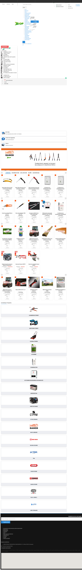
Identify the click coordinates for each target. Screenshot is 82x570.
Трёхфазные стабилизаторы (61, 358)
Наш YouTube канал (6, 48)
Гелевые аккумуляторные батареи (60, 383)
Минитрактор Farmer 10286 (47, 290)
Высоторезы (64, 305)
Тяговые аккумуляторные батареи (60, 389)
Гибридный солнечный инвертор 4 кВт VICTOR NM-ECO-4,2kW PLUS (47, 214)
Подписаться (6, 522)
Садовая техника (27, 14)
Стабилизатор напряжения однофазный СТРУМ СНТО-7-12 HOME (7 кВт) (60, 214)
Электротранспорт (27, 24)
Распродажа (26, 10)
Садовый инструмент (7, 52)
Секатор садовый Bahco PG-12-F (7, 213)
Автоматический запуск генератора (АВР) (59, 400)
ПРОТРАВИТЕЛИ (63, 350)
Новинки (8, 172)
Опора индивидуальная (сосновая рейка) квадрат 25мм (60, 239)
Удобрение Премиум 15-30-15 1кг (60, 290)
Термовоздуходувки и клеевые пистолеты (59, 325)
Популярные (36, 172)
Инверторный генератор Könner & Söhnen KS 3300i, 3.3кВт (7, 265)
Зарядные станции (63, 388)
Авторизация (78, 5)
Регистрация (78, 4)
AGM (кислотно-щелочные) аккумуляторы (59, 384)
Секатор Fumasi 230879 (20, 264)
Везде (25, 9)
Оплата (4, 532)
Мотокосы (64, 335)
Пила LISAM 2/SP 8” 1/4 (20, 289)
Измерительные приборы (62, 309)
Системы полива (6, 59)
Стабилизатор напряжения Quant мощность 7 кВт (60, 188)
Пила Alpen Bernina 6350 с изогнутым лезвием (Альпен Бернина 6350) (7, 188)
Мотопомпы (26, 29)
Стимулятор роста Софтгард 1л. (20, 239)
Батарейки (64, 387)
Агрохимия (26, 20)
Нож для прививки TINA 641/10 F (20, 213)
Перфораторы (63, 323)
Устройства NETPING (28, 38)
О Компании (5, 531)
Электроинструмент (7, 61)
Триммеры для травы (62, 336)
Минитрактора (27, 15)
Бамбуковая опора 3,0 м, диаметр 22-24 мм (47, 239)
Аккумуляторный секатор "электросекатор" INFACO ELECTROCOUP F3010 (33, 291)
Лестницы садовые (63, 312)
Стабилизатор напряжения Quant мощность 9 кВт (47, 188)
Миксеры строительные (62, 319)
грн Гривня (69, 6)
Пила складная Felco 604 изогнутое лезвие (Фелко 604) (34, 188)
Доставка (4, 537)
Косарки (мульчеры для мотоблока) (60, 332)
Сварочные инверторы (28, 30)
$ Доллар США (70, 8)
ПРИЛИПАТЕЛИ (63, 351)
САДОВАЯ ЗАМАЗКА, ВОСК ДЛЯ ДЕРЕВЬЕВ (59, 344)
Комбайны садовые (27, 16)
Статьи (3, 49)
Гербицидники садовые (62, 306)
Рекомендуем (15, 172)
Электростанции (27, 39)
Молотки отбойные (63, 322)
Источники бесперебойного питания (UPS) (27, 35)
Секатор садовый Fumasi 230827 (33, 264)
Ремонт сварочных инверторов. (8, 533)
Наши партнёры (5, 530)
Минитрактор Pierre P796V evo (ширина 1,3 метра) (34, 239)
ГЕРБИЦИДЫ (64, 349)
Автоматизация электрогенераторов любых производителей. (12, 528)
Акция (29, 172)
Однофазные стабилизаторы (61, 357)
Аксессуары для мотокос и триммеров (59, 337)
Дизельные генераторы (62, 397)
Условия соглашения (6, 538)
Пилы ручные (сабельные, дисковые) (60, 324)
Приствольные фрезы (62, 331)
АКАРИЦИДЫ (64, 348)
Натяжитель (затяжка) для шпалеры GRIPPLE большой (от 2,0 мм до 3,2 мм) (7, 240)
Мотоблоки (64, 338)
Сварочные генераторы (7, 70)
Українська (61, 6)
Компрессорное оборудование (9, 64)
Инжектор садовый (63, 310)
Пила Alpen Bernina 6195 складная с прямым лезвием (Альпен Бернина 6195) (20, 189)
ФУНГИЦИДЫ (64, 345)
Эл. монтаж (5, 536)
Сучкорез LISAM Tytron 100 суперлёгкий (34, 213)
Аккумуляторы (6, 71)
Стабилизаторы (27, 37)
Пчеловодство (27, 28)
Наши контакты (5, 529)
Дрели (65, 318)
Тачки (25, 25)
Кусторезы (64, 311)
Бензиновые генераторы (62, 396)
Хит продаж (23, 172)
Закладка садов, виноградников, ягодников (27, 18)
